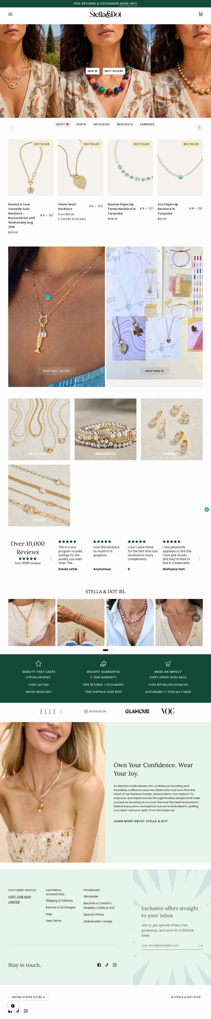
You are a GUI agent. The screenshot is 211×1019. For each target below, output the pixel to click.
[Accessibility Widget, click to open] (207, 509)
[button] (42, 1005)
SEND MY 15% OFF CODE (142, 537)
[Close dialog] (172, 469)
